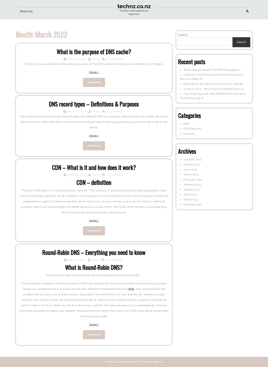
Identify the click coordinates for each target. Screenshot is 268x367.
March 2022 (191, 199)
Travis (96, 59)
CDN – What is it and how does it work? (94, 167)
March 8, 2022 (77, 259)
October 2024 (192, 159)
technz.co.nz (134, 6)
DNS (186, 123)
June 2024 (190, 169)
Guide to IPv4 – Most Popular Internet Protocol (214, 89)
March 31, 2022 (76, 59)
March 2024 (191, 174)
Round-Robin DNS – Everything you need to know (93, 252)
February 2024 (193, 179)
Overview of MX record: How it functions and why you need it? (211, 77)
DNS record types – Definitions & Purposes (94, 104)
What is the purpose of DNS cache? (94, 51)
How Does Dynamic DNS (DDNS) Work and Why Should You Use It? (212, 96)
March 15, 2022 (76, 174)
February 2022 (193, 204)
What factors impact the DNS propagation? (212, 69)
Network (189, 133)
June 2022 (190, 194)
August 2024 (192, 164)
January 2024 (192, 184)
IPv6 (131, 289)
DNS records (192, 128)
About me (26, 11)
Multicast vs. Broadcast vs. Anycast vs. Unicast (213, 84)
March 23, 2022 (76, 111)
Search (182, 35)
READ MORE (92, 81)
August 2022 (191, 189)
